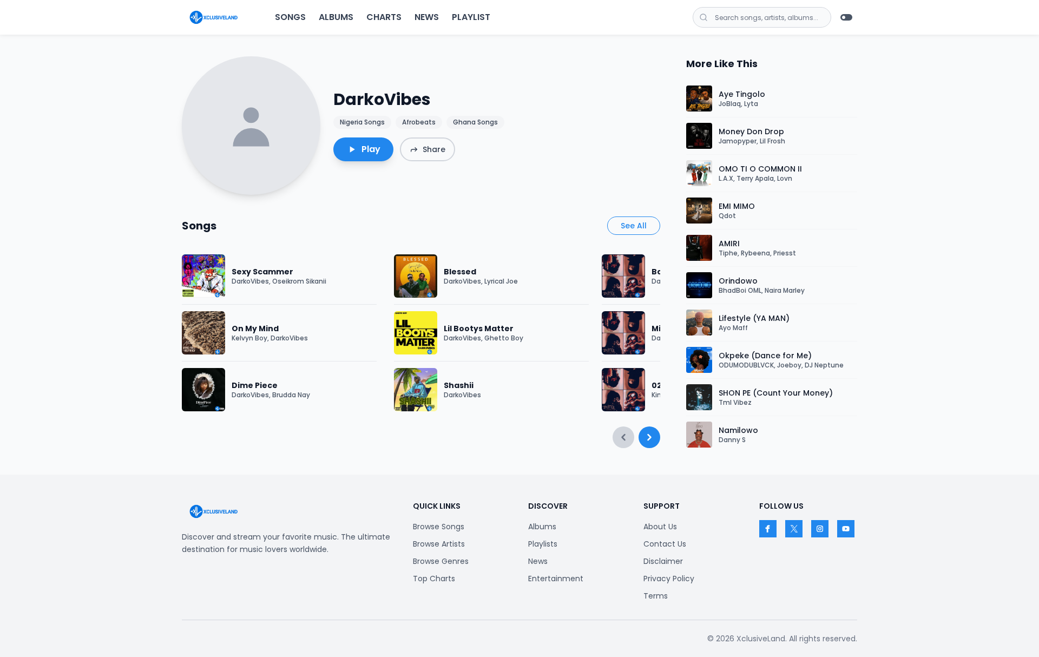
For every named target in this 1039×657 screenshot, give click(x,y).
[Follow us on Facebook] (768, 528)
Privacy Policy (668, 578)
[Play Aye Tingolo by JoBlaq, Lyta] (699, 98)
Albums (336, 17)
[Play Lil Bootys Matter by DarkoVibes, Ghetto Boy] (415, 333)
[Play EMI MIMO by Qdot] (699, 210)
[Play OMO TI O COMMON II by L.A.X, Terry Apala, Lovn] (699, 173)
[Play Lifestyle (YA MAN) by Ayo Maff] (699, 322)
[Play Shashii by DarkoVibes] (415, 389)
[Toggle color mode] (846, 17)
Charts (384, 17)
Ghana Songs (475, 122)
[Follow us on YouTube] (845, 528)
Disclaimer (663, 561)
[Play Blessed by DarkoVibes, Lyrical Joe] (415, 276)
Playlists (542, 543)
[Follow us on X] (794, 528)
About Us (660, 526)
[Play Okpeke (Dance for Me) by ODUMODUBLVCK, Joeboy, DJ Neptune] (699, 359)
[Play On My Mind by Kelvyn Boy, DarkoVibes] (203, 333)
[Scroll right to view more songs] (649, 437)
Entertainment (555, 578)
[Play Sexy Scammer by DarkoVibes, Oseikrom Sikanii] (203, 276)
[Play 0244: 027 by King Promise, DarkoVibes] (623, 389)
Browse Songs (438, 526)
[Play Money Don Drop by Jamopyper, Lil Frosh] (699, 135)
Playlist (471, 17)
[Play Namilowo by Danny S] (699, 434)
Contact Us (664, 543)
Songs (290, 17)
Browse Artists (439, 543)
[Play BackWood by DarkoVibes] (623, 276)
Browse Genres (441, 561)
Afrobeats (419, 122)
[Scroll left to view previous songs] (623, 437)
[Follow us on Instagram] (819, 528)
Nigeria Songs (362, 122)
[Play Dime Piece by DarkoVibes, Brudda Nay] (203, 389)
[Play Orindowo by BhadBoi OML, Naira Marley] (699, 285)
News (427, 17)
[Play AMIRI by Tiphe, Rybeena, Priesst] (699, 247)
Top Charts (434, 578)
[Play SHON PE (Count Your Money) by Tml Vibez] (699, 397)
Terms (655, 595)
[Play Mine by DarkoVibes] (623, 333)
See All (634, 225)
